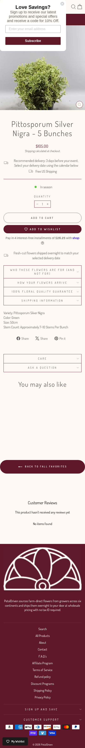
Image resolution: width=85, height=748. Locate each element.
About (42, 642)
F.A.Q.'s (43, 656)
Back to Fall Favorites (45, 466)
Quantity (42, 196)
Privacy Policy (43, 697)
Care (42, 358)
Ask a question (42, 367)
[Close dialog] (62, 4)
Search (42, 629)
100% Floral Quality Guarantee (42, 291)
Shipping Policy (43, 690)
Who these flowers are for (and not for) (42, 271)
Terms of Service (42, 670)
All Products (42, 636)
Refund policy (42, 677)
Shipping (30, 151)
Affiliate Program (42, 663)
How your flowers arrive (42, 282)
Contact (42, 649)
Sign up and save (41, 709)
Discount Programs (42, 684)
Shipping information (42, 300)
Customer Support (41, 719)
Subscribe (33, 41)
